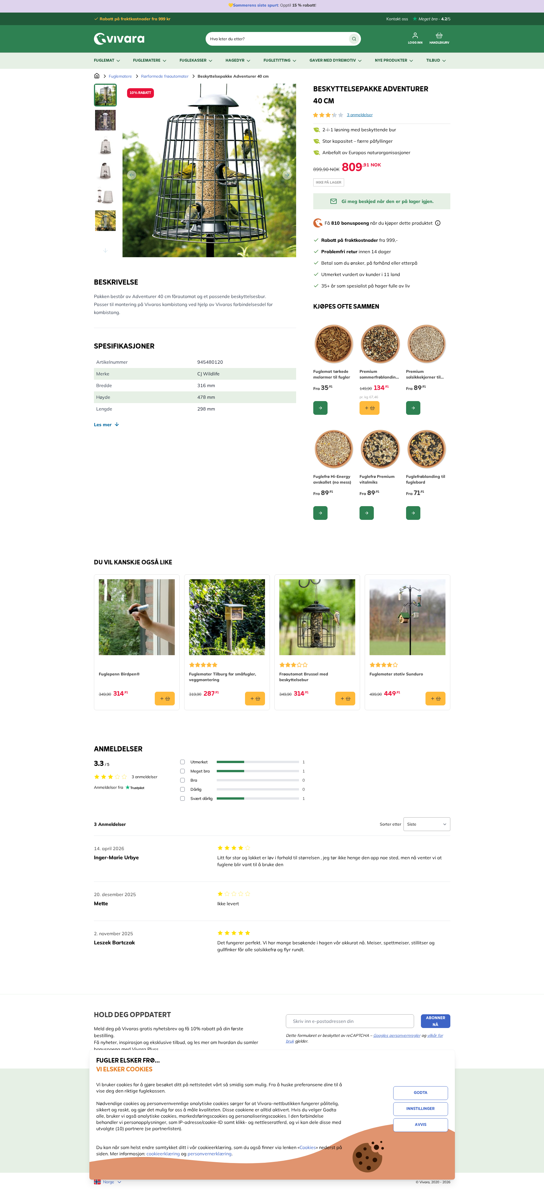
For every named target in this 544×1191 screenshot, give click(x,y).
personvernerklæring (210, 1153)
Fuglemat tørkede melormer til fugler (331, 374)
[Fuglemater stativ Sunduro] (407, 617)
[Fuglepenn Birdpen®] (136, 617)
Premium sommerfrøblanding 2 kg (379, 374)
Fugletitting (277, 60)
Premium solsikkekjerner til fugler (423, 374)
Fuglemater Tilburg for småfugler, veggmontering (222, 676)
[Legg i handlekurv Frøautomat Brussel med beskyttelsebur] (345, 698)
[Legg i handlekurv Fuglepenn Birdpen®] (165, 698)
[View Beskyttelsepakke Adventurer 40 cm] (105, 95)
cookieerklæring (163, 1153)
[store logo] (119, 39)
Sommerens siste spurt (255, 5)
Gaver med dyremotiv (333, 60)
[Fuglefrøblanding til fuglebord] (427, 449)
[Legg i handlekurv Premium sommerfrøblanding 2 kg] (370, 408)
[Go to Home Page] (97, 76)
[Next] (287, 175)
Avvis (420, 1124)
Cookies (308, 1147)
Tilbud (433, 60)
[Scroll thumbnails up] (105, 90)
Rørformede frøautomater (164, 76)
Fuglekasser (193, 60)
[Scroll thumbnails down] (105, 250)
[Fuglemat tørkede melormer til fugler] (334, 344)
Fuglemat (104, 60)
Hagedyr (235, 60)
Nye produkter (391, 60)
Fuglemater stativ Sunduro (396, 674)
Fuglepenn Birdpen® (119, 674)
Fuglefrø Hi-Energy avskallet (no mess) (332, 479)
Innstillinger (420, 1108)
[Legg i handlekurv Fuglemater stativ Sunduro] (435, 698)
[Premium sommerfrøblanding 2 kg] (381, 344)
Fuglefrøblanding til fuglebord (425, 479)
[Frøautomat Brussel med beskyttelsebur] (317, 617)
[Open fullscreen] (209, 170)
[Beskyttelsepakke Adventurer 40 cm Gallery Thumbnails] (105, 170)
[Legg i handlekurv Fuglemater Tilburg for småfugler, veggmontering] (255, 698)
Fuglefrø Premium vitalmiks (377, 479)
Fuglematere (146, 60)
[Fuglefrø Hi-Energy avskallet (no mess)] (334, 449)
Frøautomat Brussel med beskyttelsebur (303, 676)
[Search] (354, 39)
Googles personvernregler (396, 1035)
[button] (328, 115)
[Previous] (131, 175)
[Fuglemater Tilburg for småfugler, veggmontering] (227, 617)
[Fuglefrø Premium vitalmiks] (381, 449)
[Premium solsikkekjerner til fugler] (427, 344)
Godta (420, 1093)
